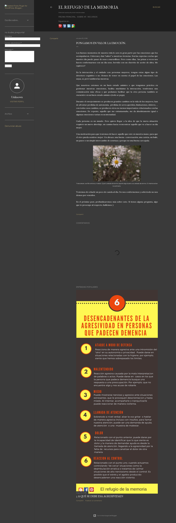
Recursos (92, 17)
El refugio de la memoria (88, 7)
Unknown (17, 97)
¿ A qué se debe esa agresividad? (99, 496)
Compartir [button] (54, 38)
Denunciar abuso (13, 126)
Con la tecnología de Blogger (107, 515)
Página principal (67, 17)
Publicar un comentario (93, 500)
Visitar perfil (17, 102)
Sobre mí (81, 17)
